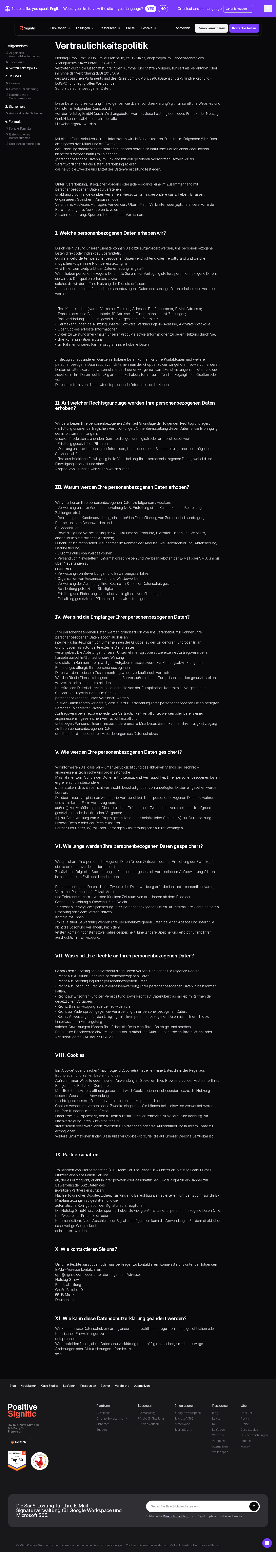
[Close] (268, 8)
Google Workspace (188, 1412)
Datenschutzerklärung (177, 1516)
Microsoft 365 (184, 1418)
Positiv (245, 1418)
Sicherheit (102, 1424)
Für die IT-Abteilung (151, 1418)
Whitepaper (220, 1452)
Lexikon (217, 1418)
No (163, 8)
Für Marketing (147, 1412)
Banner (105, 1385)
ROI (214, 1424)
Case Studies (49, 1385)
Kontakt (245, 1446)
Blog (13, 1385)
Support (101, 1429)
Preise (130, 28)
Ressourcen (88, 1385)
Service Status (209, 1545)
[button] (19, 1442)
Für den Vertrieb (148, 1424)
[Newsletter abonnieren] (254, 1506)
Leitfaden (69, 1385)
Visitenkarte (182, 1424)
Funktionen (103, 1412)
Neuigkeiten (28, 1385)
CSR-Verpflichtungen (254, 1435)
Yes (150, 8)
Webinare (218, 1435)
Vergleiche (122, 1385)
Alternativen (142, 1385)
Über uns (247, 1412)
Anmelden (183, 28)
